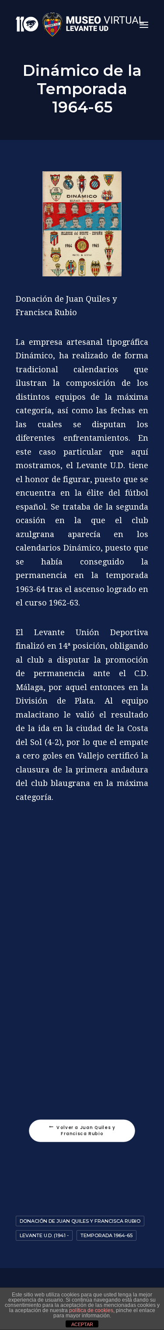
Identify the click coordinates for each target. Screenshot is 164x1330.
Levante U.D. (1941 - (44, 1235)
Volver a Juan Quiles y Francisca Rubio (86, 1130)
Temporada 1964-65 (106, 1235)
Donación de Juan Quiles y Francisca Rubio (80, 1221)
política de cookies (91, 1310)
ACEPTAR (82, 1324)
